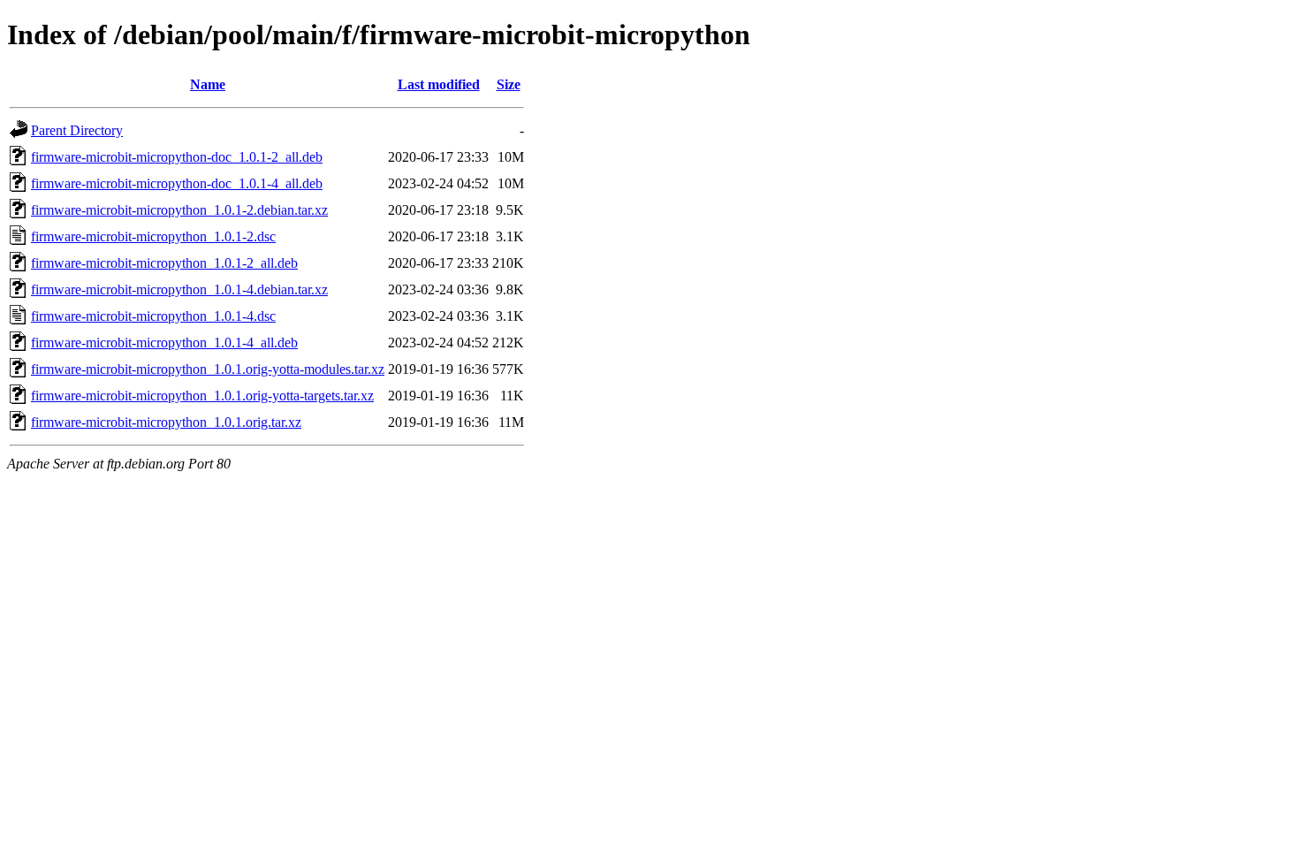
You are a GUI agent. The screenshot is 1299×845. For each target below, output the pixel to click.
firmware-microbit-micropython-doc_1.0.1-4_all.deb (177, 183)
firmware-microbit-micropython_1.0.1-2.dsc (153, 236)
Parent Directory (77, 130)
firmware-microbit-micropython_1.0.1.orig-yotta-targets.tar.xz (202, 395)
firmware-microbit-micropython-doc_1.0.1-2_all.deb (177, 156)
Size (508, 84)
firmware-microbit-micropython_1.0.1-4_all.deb (164, 342)
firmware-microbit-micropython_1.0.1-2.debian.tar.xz (179, 209)
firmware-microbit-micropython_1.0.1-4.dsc (153, 316)
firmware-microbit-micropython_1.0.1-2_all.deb (164, 262)
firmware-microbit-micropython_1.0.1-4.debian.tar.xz (179, 289)
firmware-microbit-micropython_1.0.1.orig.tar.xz (166, 422)
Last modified (439, 84)
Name (207, 84)
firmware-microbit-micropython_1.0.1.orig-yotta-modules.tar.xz (207, 369)
